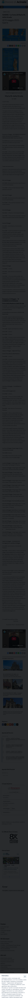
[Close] (24, 976)
